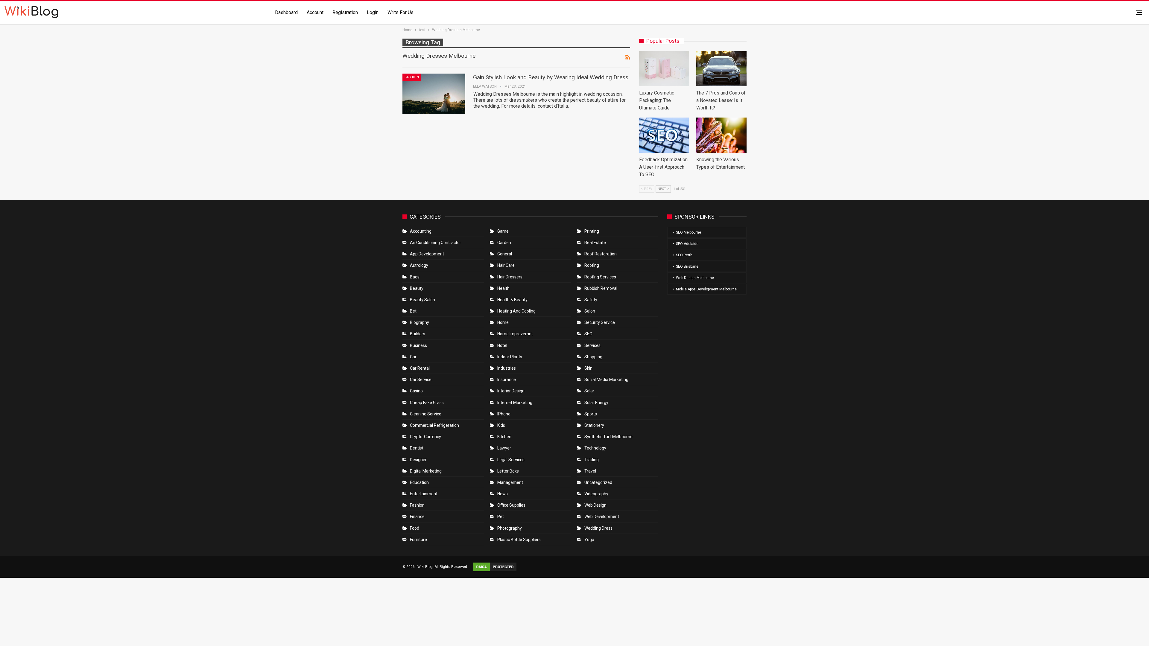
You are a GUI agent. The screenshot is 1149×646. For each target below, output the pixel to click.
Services (592, 345)
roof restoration (600, 254)
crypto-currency (425, 436)
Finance (417, 516)
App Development (427, 254)
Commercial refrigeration (434, 425)
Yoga (589, 539)
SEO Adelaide (687, 244)
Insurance (506, 379)
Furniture (418, 539)
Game (503, 231)
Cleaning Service (425, 414)
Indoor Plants (509, 356)
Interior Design (511, 390)
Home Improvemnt (515, 333)
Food (414, 528)
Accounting (420, 231)
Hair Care (506, 265)
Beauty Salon (422, 299)
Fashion (412, 77)
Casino (416, 390)
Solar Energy (596, 402)
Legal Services (511, 459)
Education (419, 482)
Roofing (591, 265)
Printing (591, 231)
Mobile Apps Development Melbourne (706, 289)
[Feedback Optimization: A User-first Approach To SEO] (664, 135)
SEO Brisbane (687, 266)
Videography (596, 493)
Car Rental (420, 368)
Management (510, 482)
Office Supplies (511, 505)
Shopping (593, 356)
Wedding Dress (598, 528)
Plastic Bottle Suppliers (519, 539)
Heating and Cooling (516, 311)
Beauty (416, 288)
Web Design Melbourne (695, 278)
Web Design (595, 505)
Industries (506, 368)
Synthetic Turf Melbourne (608, 436)
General (504, 254)
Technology (595, 448)
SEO (588, 333)
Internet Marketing (514, 402)
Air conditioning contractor (435, 242)
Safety (590, 299)
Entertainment (423, 493)
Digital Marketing (426, 471)
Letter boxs (508, 471)
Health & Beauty (512, 299)
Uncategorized (598, 482)
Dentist (416, 448)
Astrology (419, 265)
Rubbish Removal (600, 288)
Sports (590, 414)
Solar (589, 390)
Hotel (502, 345)
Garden (504, 242)
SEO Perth (684, 255)
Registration (345, 12)
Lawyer (504, 448)
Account (315, 12)
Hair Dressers (509, 277)
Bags (415, 277)
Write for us (400, 12)
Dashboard (286, 12)
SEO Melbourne (688, 232)
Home (503, 322)
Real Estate (595, 242)
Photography (509, 528)
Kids (501, 425)
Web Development (601, 516)
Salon (589, 311)
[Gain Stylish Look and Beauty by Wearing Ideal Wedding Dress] (433, 94)
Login (373, 12)
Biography (419, 322)
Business (418, 345)
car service (420, 379)
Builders (417, 333)
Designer (418, 459)
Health (503, 288)
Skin (588, 368)
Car (413, 356)
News (502, 493)
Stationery (594, 425)
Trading (591, 459)
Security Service (599, 322)
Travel (590, 471)
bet (413, 311)
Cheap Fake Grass (427, 402)
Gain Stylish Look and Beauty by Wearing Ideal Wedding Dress (550, 77)
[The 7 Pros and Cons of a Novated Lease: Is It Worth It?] (721, 68)
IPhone (503, 414)
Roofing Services (600, 277)
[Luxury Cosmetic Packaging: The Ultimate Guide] (664, 68)
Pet (500, 516)
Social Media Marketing (606, 379)
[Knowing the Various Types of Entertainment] (721, 135)
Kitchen (504, 436)
